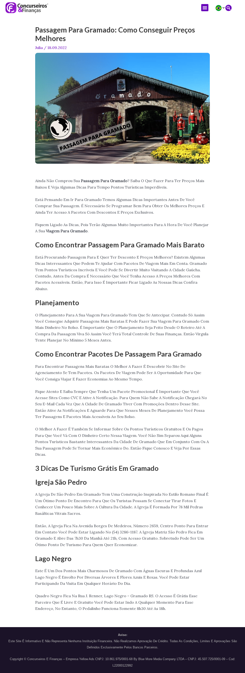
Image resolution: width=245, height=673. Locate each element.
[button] (204, 7)
